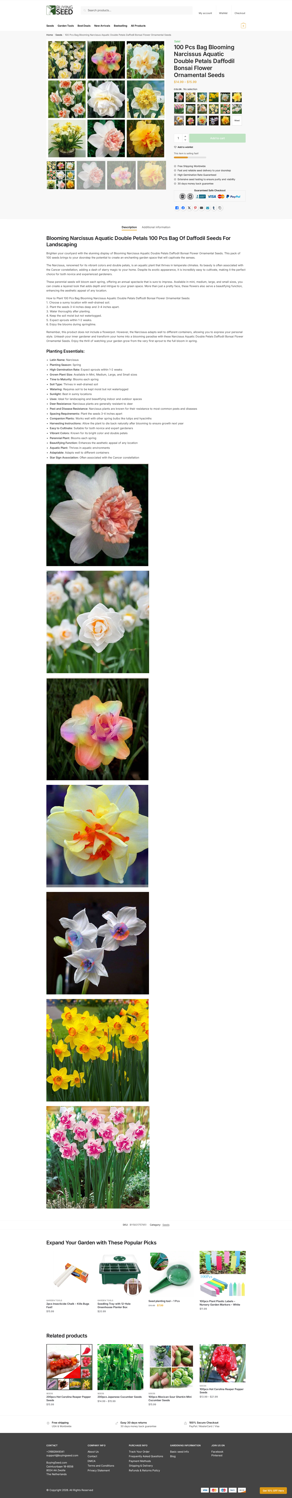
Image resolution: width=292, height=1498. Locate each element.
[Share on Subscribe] (208, 208)
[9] (225, 120)
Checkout (240, 13)
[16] (190, 109)
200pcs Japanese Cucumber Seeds (120, 1396)
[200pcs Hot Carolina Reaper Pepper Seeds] (69, 1367)
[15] (179, 109)
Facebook (217, 1451)
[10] (190, 97)
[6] (190, 120)
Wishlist (223, 13)
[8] (214, 120)
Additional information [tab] (156, 227)
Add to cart (217, 138)
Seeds (58, 34)
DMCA (91, 1461)
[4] (237, 109)
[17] (202, 109)
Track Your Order (139, 1451)
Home (49, 34)
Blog (173, 1456)
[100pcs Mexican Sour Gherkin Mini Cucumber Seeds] (171, 1367)
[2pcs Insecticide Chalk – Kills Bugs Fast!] (69, 1274)
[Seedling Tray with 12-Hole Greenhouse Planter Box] (121, 1274)
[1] (179, 97)
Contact (92, 1456)
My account (205, 13)
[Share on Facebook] (183, 208)
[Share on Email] (201, 208)
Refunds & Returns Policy (144, 1470)
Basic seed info (179, 1451)
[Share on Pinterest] (195, 208)
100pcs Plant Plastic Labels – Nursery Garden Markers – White (220, 1303)
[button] (160, 99)
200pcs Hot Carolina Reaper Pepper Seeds (68, 1398)
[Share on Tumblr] (214, 208)
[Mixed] (237, 120)
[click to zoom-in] (106, 99)
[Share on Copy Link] (220, 208)
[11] (202, 97)
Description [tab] (129, 227)
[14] (237, 97)
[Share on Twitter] (189, 208)
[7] (202, 120)
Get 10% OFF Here (273, 1490)
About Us (93, 1451)
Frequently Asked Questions (146, 1456)
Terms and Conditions (101, 1465)
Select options (69, 1411)
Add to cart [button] (69, 1318)
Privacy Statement (99, 1470)
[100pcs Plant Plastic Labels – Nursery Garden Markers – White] (223, 1274)
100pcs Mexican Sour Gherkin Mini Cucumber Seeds (170, 1398)
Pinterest (216, 1455)
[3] (225, 109)
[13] (225, 97)
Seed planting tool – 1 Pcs (164, 1301)
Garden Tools (54, 1300)
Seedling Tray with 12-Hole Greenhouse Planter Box (114, 1305)
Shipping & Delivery (141, 1465)
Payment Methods (140, 1461)
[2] (214, 109)
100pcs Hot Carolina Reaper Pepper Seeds (222, 1391)
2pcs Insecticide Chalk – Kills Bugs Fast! (67, 1305)
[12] (214, 97)
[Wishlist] (87, 1256)
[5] (179, 120)
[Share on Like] (177, 208)
